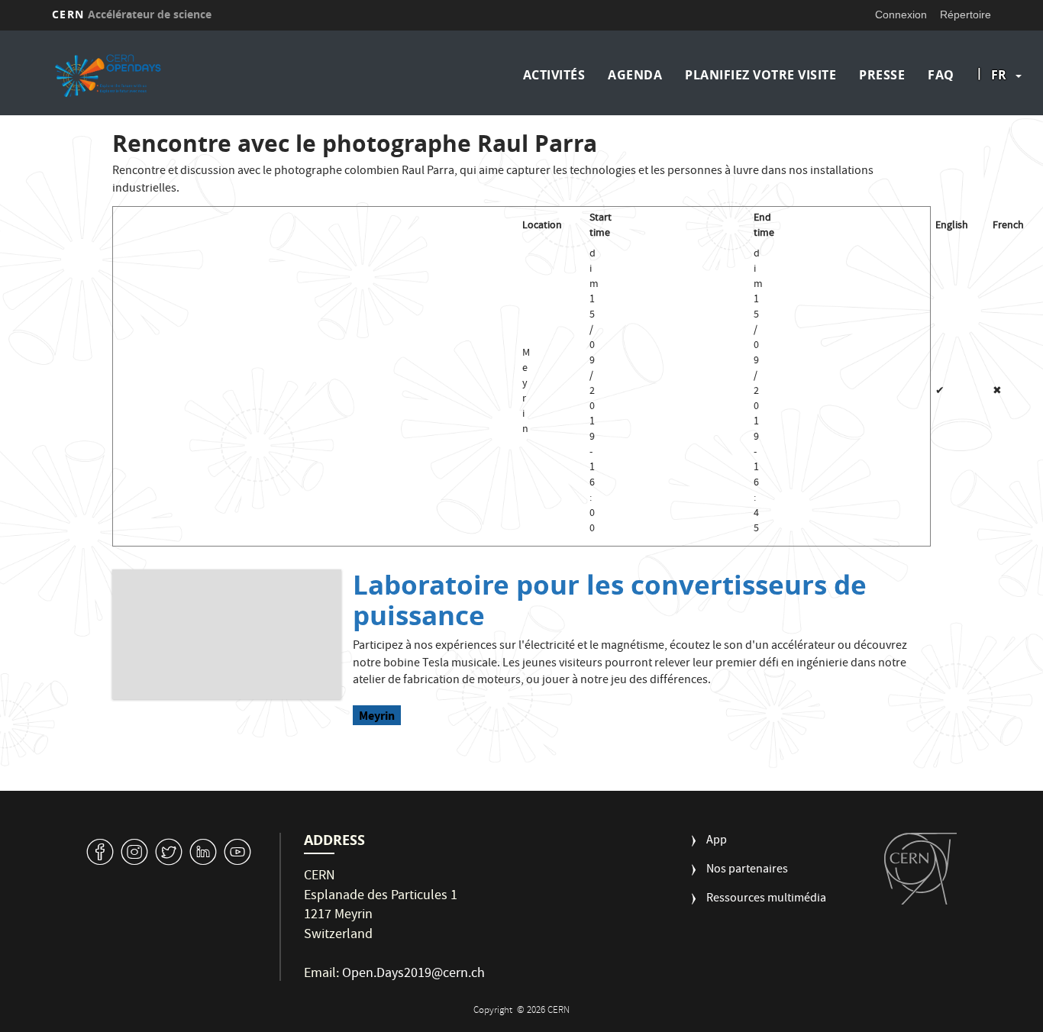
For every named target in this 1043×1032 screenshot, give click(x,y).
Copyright (494, 1011)
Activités (554, 74)
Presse (882, 74)
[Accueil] (165, 75)
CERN (132, 14)
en (1001, 123)
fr (998, 74)
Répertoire (965, 14)
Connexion (901, 14)
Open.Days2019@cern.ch (413, 974)
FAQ (941, 74)
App (716, 841)
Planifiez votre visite (760, 74)
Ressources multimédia (766, 899)
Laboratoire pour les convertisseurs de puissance (610, 600)
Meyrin (377, 716)
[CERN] (920, 869)
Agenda (635, 74)
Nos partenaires (747, 870)
